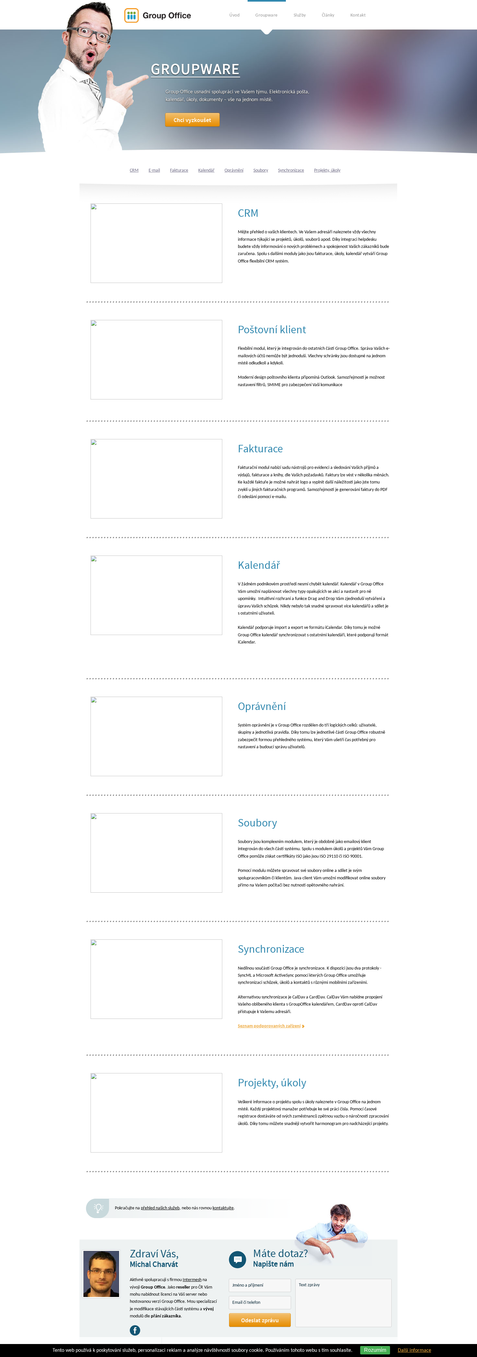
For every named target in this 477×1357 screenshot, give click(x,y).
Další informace (414, 1350)
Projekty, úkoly (327, 170)
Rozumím (375, 1350)
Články (328, 15)
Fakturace (179, 170)
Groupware (266, 15)
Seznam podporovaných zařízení (269, 1026)
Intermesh (192, 1280)
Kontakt (358, 15)
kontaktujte (223, 1208)
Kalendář (206, 170)
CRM (134, 170)
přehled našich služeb (160, 1208)
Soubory (260, 170)
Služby (300, 15)
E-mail (154, 170)
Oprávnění (234, 170)
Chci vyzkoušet (192, 120)
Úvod (234, 15)
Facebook (135, 1330)
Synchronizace (291, 170)
